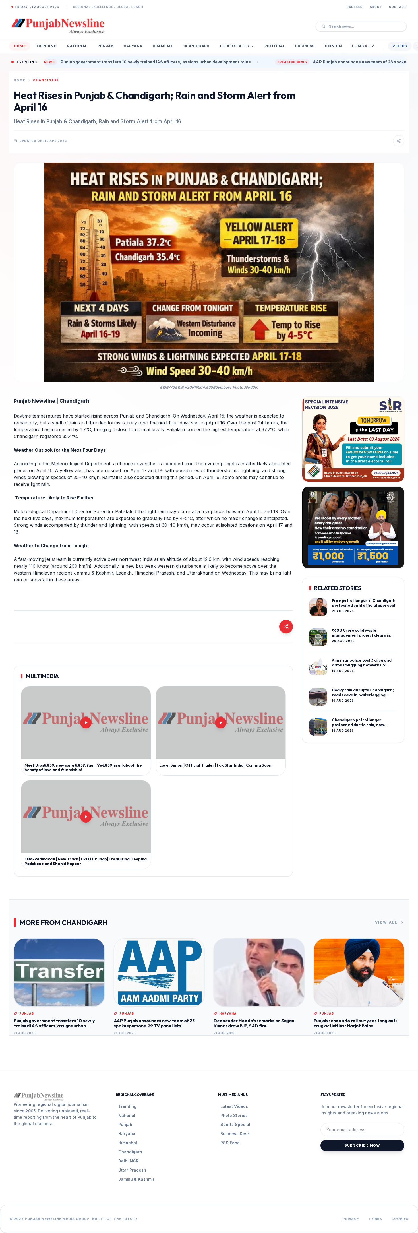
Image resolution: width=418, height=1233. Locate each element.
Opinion (333, 46)
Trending (46, 46)
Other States (234, 46)
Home (20, 46)
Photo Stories (234, 1115)
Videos (399, 46)
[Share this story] (398, 140)
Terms (375, 1219)
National (77, 46)
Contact (398, 7)
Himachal (163, 46)
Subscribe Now (362, 1145)
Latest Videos (234, 1106)
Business (304, 46)
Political (274, 46)
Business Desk (235, 1133)
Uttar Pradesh (132, 1170)
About (376, 7)
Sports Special (235, 1124)
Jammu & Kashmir (136, 1179)
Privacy (351, 1219)
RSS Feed (355, 7)
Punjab (105, 46)
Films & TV (363, 46)
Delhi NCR (128, 1160)
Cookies (400, 1219)
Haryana (133, 46)
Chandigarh (196, 46)
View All (386, 922)
